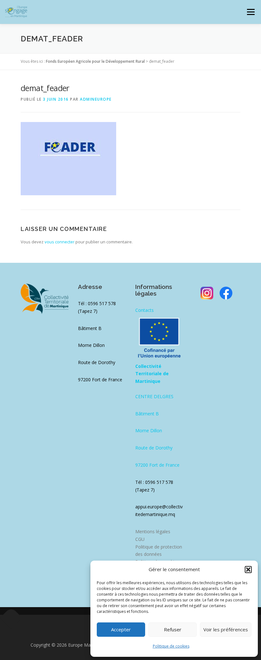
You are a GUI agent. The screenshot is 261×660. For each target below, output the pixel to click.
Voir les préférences (225, 629)
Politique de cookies (171, 646)
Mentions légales (152, 531)
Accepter (121, 629)
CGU (140, 539)
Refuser (172, 629)
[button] (248, 569)
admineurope (96, 99)
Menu (250, 12)
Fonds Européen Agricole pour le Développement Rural (95, 61)
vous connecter (59, 242)
